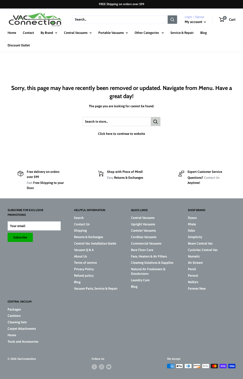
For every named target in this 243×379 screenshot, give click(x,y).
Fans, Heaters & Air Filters (149, 256)
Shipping (80, 230)
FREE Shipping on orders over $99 (121, 4)
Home (12, 33)
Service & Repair (182, 33)
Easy (110, 178)
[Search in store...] (155, 121)
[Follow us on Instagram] (101, 366)
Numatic (194, 256)
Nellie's (193, 282)
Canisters (14, 316)
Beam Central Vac (200, 243)
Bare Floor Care (142, 250)
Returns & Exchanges (88, 237)
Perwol (193, 275)
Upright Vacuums (143, 224)
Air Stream (195, 263)
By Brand (47, 33)
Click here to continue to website (121, 134)
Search (79, 218)
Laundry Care (140, 280)
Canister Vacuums (143, 230)
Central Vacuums (76, 33)
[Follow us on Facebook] (94, 366)
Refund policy (84, 275)
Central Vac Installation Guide (95, 243)
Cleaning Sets (17, 322)
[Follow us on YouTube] (108, 366)
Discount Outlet (19, 45)
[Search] (172, 19)
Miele (192, 224)
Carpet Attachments (22, 329)
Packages (14, 309)
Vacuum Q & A (84, 250)
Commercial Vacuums (146, 243)
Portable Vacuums (111, 33)
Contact (28, 33)
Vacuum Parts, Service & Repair (96, 288)
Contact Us (211, 178)
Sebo (191, 230)
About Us (80, 256)
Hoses (12, 335)
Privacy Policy (84, 269)
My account (194, 22)
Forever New (197, 288)
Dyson (192, 218)
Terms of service (85, 263)
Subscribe (20, 237)
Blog (203, 33)
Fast (29, 183)
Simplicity (195, 237)
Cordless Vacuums (143, 237)
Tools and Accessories (23, 341)
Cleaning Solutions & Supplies (152, 263)
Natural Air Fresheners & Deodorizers (148, 271)
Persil (192, 269)
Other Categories (147, 33)
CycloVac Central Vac (203, 250)
